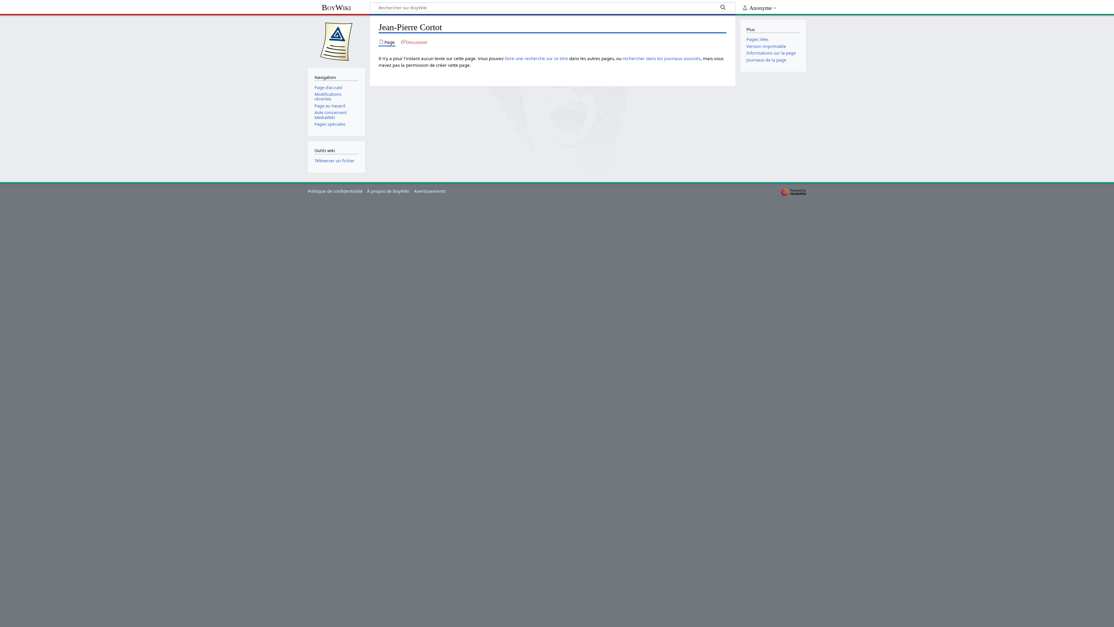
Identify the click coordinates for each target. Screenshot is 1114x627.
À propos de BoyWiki (388, 191)
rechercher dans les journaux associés (662, 58)
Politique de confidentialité (335, 191)
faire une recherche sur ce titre (536, 58)
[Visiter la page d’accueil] (336, 41)
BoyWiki (336, 7)
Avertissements (430, 191)
